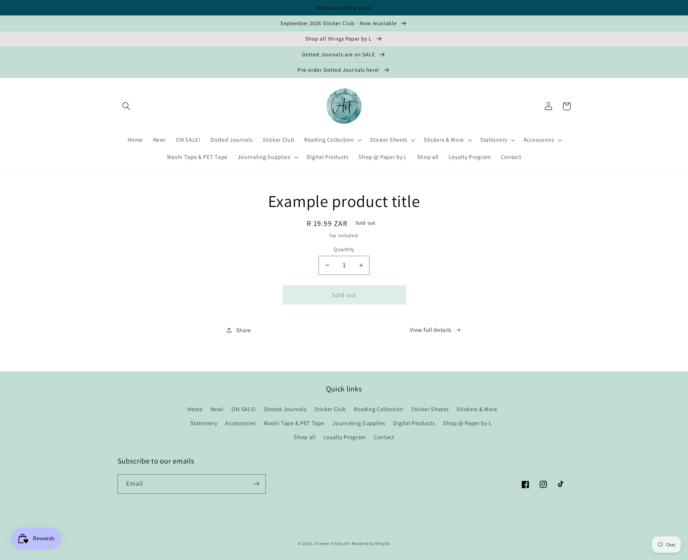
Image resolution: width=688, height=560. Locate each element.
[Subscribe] (256, 484)
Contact (384, 437)
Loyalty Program (345, 437)
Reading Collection (378, 409)
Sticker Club (330, 409)
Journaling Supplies (358, 423)
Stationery (204, 423)
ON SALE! (243, 409)
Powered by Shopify (371, 543)
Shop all (305, 437)
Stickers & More (477, 409)
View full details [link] (431, 330)
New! (217, 409)
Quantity (344, 249)
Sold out (344, 295)
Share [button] (243, 330)
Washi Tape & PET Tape (294, 423)
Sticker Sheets (430, 409)
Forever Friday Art (332, 543)
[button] (127, 106)
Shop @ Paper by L (467, 423)
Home (195, 409)
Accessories (240, 423)
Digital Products (414, 423)
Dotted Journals (285, 409)
